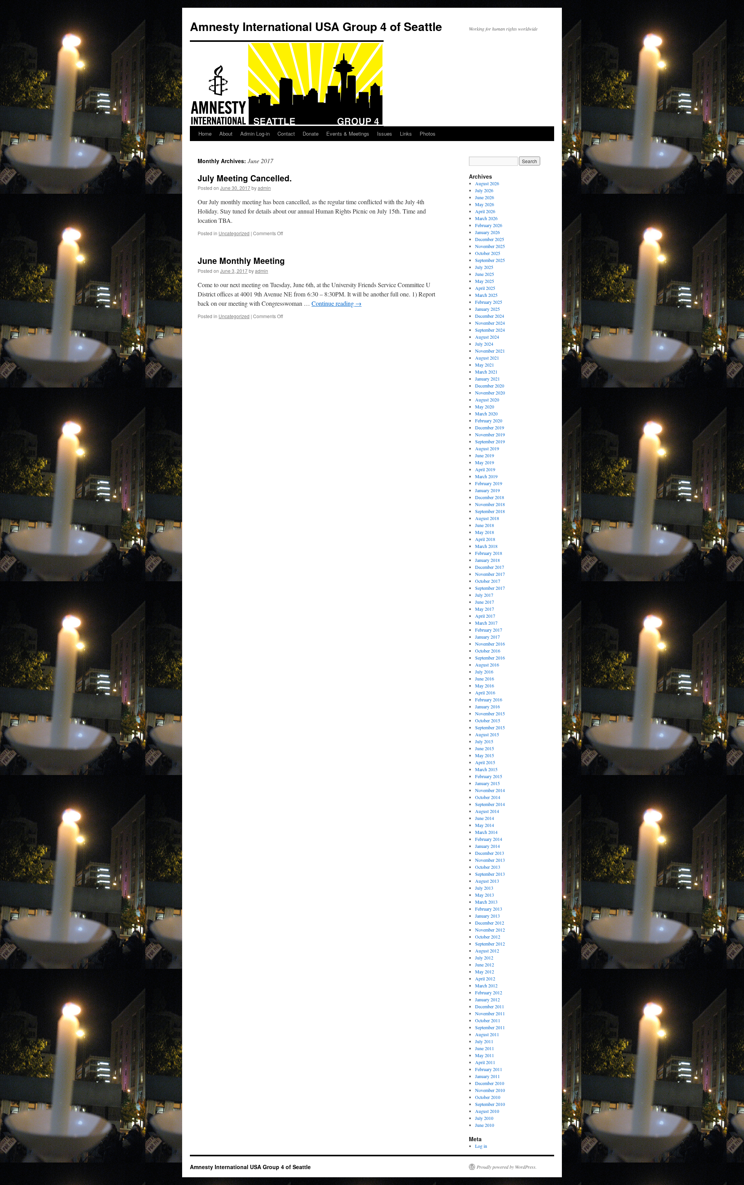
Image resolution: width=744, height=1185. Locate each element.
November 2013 (490, 860)
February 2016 (488, 699)
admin (264, 187)
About (225, 133)
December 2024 (489, 316)
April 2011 (485, 1062)
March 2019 (486, 476)
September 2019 (490, 441)
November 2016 (490, 644)
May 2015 (484, 755)
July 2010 (484, 1118)
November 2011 (490, 1013)
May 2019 (484, 462)
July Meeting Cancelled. (245, 178)
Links (406, 133)
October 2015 (487, 720)
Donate (311, 133)
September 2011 (490, 1027)
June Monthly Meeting (241, 260)
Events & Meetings (347, 133)
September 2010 (490, 1104)
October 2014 (487, 797)
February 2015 (488, 776)
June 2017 (484, 602)
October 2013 (487, 867)
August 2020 (487, 399)
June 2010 (484, 1125)
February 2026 (488, 225)
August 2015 (487, 734)
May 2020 (484, 406)
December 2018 (489, 497)
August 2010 (487, 1111)
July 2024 (484, 344)
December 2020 (489, 385)
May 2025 (484, 281)
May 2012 (484, 971)
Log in (481, 1146)
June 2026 (484, 197)
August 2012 (487, 950)
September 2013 (490, 874)
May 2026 (484, 204)
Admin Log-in (255, 133)
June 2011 (484, 1048)
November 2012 (490, 930)
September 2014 (490, 804)
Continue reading (337, 303)
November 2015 (490, 713)
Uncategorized (234, 233)
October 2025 (487, 253)
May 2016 (484, 685)
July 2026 (484, 190)
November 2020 (490, 392)
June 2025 (484, 274)
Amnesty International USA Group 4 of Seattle (316, 26)
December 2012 (489, 923)
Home (205, 133)
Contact (286, 133)
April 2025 (485, 288)
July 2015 (484, 741)
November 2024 (490, 323)
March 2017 (486, 623)
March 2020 (486, 413)
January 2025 (487, 309)
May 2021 (484, 365)
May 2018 (484, 532)
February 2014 (488, 839)
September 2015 (490, 727)
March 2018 (486, 546)
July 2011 (484, 1041)
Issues (384, 133)
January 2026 (487, 232)
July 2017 (484, 595)
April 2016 (485, 692)
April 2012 (485, 978)
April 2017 (485, 616)
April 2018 (485, 539)
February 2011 (488, 1069)
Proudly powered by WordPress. (507, 1167)
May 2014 (484, 825)
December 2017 (489, 567)
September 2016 (490, 658)
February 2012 (488, 992)
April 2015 (485, 762)
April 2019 (485, 469)
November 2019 (490, 434)
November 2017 (490, 574)
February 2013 (488, 909)
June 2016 (484, 678)
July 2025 (484, 267)
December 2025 (489, 239)
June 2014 (484, 818)
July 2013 (484, 888)
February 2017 (488, 630)
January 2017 (487, 637)
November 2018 (490, 504)
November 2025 (490, 246)
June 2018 (484, 525)
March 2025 (486, 295)
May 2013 (484, 895)
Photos (428, 133)
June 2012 (484, 964)
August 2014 (487, 811)
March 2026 (486, 218)
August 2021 (487, 358)
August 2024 (487, 337)
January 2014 (487, 846)
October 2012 (487, 937)
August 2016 (487, 664)
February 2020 (488, 420)
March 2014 (486, 832)
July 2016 (484, 671)
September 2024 (490, 330)
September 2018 (490, 511)
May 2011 (484, 1055)
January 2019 (487, 490)
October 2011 (487, 1020)
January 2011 (487, 1076)
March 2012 (486, 985)
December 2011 (489, 1006)
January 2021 (487, 378)
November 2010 (490, 1090)
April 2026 (485, 211)
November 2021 (490, 351)
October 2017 (487, 581)
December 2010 (489, 1083)
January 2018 (487, 560)
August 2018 (487, 518)
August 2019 (487, 448)
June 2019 (484, 455)
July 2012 (484, 957)
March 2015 (486, 769)
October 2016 (487, 651)
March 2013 (486, 902)
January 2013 (487, 916)
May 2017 (484, 609)
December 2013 (489, 853)
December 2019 (489, 427)
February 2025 (488, 302)
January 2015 (487, 783)
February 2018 (488, 553)
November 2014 (490, 790)
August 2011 (487, 1034)
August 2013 (487, 881)
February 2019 (488, 483)
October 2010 (487, 1097)
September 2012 (490, 943)
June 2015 (484, 748)
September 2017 (490, 588)
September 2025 (490, 260)
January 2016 (487, 706)
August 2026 (487, 183)
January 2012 (487, 999)
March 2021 (486, 372)
